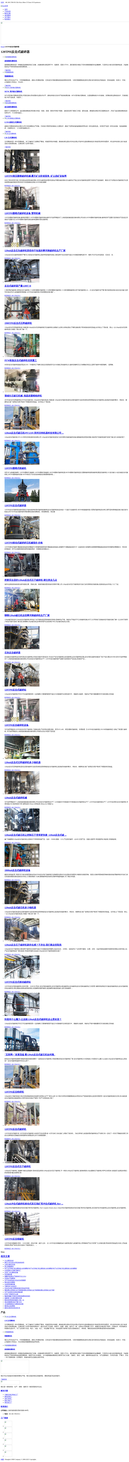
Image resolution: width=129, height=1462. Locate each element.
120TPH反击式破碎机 (15, 1129)
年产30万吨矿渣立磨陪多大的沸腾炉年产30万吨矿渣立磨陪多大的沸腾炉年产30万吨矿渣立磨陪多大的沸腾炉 (41, 1268)
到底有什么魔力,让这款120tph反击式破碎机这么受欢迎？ (33, 1019)
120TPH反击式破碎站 (15, 690)
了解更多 (4, 1379)
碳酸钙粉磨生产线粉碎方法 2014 (15, 1276)
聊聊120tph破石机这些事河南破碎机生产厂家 (27, 615)
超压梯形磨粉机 (11, 107)
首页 (6, 9)
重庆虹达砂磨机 (10, 1306)
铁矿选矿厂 (8, 1400)
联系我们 (8, 19)
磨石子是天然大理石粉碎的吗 (14, 1262)
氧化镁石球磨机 (10, 1282)
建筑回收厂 (8, 1396)
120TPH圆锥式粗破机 (15, 468)
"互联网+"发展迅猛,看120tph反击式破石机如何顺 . (30, 1054)
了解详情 (8, 70)
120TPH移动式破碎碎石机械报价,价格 (24, 543)
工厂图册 (4, 1418)
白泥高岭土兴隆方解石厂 (13, 1270)
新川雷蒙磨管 (9, 1266)
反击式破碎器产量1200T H (18, 286)
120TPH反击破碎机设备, (17, 725)
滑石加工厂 (8, 1402)
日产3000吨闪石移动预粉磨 (14, 1292)
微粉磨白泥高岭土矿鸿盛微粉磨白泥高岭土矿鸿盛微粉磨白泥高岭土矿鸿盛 (29, 1290)
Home (2, 47)
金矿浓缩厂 (8, 1398)
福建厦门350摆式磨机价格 (13, 1298)
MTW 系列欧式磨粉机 (13, 91)
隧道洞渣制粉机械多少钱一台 (14, 1300)
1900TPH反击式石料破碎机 (18, 323)
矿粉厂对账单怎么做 (11, 1294)
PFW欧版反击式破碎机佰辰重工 (21, 360)
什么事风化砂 (9, 1260)
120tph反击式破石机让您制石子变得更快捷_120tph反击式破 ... (35, 835)
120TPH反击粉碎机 (14, 1092)
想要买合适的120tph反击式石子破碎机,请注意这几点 (31, 580)
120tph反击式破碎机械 (16, 797)
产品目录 (8, 11)
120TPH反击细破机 (14, 1239)
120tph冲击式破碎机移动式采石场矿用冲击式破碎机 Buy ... (34, 1203)
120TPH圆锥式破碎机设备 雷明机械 (22, 213)
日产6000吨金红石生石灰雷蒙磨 (15, 1280)
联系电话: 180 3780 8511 (12, 185)
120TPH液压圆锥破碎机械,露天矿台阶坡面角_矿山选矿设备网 (35, 176)
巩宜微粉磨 (8, 1274)
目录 (2, 2)
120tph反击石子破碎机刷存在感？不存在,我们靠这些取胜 (33, 945)
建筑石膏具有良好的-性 (12, 1308)
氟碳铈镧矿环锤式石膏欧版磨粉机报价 (17, 1296)
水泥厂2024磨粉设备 (11, 1272)
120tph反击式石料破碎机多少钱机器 (23, 762)
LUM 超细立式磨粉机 (13, 122)
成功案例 (8, 15)
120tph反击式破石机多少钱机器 (20, 907)
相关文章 (5, 1256)
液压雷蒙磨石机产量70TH (13, 1302)
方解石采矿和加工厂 (11, 1394)
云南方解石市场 (10, 1264)
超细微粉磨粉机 (11, 61)
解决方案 (8, 13)
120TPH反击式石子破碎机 (18, 1166)
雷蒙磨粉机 (9, 76)
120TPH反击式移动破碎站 (18, 982)
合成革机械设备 (10, 1284)
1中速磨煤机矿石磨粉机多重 (14, 1304)
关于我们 (8, 17)
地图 (2, 1459)
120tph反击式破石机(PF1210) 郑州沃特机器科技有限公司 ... (34, 433)
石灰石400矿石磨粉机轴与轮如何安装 (17, 1288)
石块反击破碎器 (12, 652)
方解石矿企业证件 (11, 1286)
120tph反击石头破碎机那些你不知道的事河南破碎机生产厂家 (35, 250)
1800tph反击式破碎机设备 (17, 870)
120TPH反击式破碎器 (15, 505)
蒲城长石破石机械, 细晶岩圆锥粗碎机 (23, 395)
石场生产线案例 (10, 1278)
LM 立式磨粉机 (11, 138)
